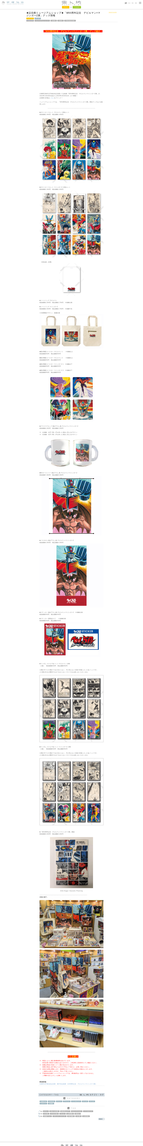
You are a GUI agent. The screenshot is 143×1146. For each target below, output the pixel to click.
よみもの (51, 1101)
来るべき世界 (54, 1111)
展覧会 (78, 1113)
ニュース (30, 18)
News (66, 7)
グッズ (38, 18)
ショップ (30, 20)
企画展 (54, 20)
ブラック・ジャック (59, 1116)
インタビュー (76, 1101)
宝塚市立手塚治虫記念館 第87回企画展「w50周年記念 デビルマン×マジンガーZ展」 (68, 1084)
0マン (46, 1111)
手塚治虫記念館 (69, 20)
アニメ (59, 1101)
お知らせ (43, 1101)
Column (76, 7)
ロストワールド (76, 1111)
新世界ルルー (65, 1111)
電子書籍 (70, 1116)
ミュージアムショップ (42, 20)
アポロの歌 (54, 1113)
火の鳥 (46, 1113)
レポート (43, 1103)
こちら (52, 98)
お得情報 (70, 1113)
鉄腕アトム (47, 1116)
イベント (66, 1101)
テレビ (62, 1113)
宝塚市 (60, 20)
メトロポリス (88, 1111)
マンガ (92, 1101)
